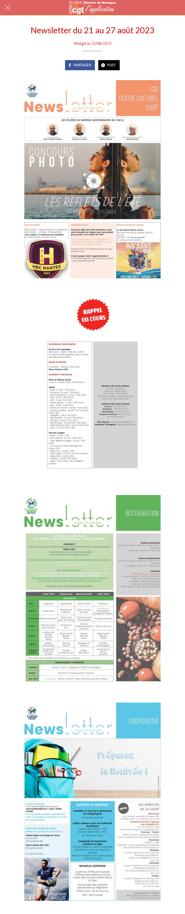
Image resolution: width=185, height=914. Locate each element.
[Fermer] (8, 8)
